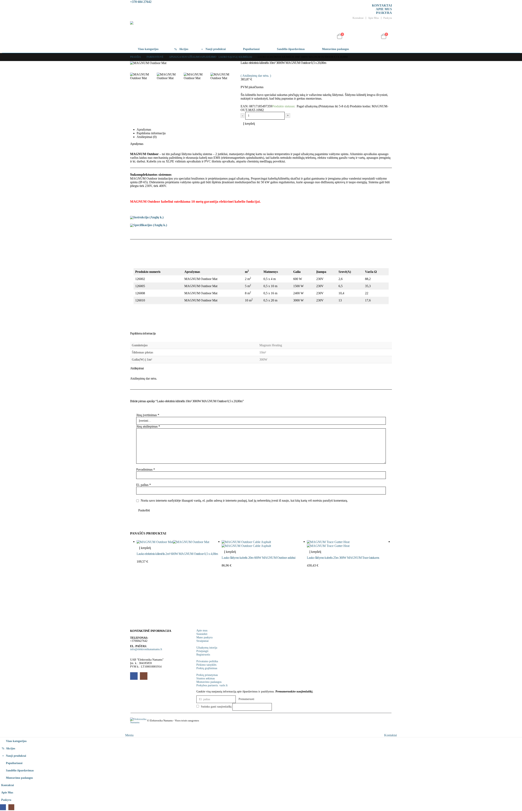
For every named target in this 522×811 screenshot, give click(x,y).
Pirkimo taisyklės (206, 664)
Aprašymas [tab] (144, 129)
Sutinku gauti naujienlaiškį (216, 706)
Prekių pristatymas (207, 675)
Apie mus (384, 9)
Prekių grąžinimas (206, 668)
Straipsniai (202, 640)
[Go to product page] (179, 542)
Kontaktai (382, 5)
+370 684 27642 (141, 1)
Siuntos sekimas (205, 678)
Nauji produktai (216, 49)
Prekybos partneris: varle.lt (212, 685)
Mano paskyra (204, 637)
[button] (345, 31)
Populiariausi (251, 49)
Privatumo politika (207, 661)
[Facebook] (3, 807)
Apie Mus (373, 18)
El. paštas (143, 485)
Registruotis (203, 654)
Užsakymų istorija (206, 647)
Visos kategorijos (148, 49)
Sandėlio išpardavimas (291, 49)
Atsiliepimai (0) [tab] (147, 137)
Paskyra (384, 12)
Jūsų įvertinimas (147, 415)
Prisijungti (202, 651)
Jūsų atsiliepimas (148, 426)
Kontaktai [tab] (390, 735)
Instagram (143, 676)
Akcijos (183, 49)
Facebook (134, 676)
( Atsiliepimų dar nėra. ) (256, 75)
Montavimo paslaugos (335, 49)
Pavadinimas (145, 469)
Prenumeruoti (246, 699)
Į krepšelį (249, 123)
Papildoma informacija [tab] (151, 133)
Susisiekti (201, 633)
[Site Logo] (170, 33)
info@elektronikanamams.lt (146, 649)
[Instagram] (11, 807)
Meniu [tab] (129, 735)
